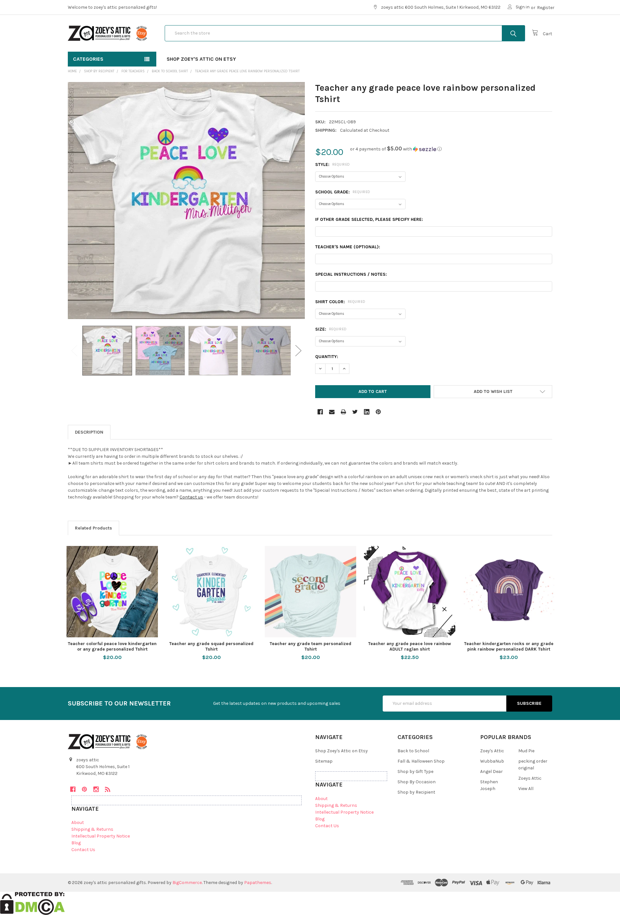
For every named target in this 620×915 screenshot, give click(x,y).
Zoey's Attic (492, 751)
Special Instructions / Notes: (351, 274)
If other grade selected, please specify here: (369, 219)
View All (525, 788)
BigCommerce (187, 882)
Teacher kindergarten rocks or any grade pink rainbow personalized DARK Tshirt (508, 646)
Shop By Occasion (417, 782)
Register (545, 7)
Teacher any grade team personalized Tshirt (310, 646)
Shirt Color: (340, 301)
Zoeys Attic (530, 778)
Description (89, 432)
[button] (396, 149)
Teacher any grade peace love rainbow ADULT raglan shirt (409, 646)
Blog (76, 843)
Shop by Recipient (416, 792)
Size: (331, 329)
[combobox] (345, 33)
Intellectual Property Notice (100, 836)
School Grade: (342, 192)
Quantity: (326, 356)
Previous (74, 351)
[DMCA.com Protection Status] (32, 903)
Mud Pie (526, 751)
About (77, 822)
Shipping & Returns (92, 829)
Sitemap (324, 761)
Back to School (413, 751)
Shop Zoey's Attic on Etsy (201, 59)
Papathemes (257, 882)
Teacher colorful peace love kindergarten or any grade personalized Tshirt (112, 646)
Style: (332, 164)
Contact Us (83, 849)
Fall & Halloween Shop (421, 761)
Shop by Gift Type (415, 771)
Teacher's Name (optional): (347, 247)
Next (298, 351)
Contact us (191, 497)
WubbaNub (492, 761)
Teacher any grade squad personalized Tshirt (211, 646)
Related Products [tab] (93, 528)
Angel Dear (491, 771)
